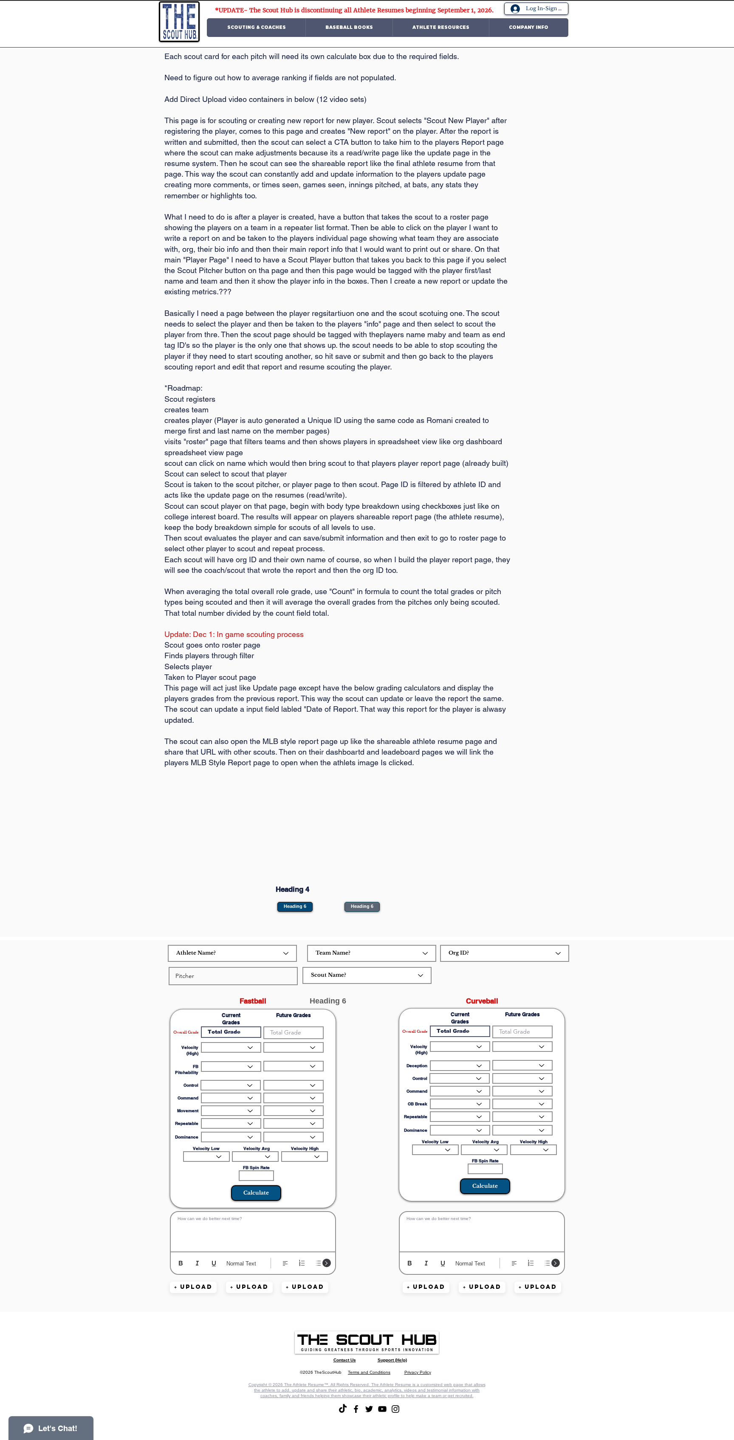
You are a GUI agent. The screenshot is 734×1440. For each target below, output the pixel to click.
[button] (256, 28)
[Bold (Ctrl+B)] (181, 1263)
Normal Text (241, 1263)
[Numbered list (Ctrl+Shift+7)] (302, 1263)
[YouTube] (382, 1409)
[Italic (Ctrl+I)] (197, 1263)
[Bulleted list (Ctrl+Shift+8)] (318, 1263)
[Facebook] (356, 1409)
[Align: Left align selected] (285, 1263)
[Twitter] (369, 1409)
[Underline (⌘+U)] (214, 1263)
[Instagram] (395, 1409)
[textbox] (253, 1229)
